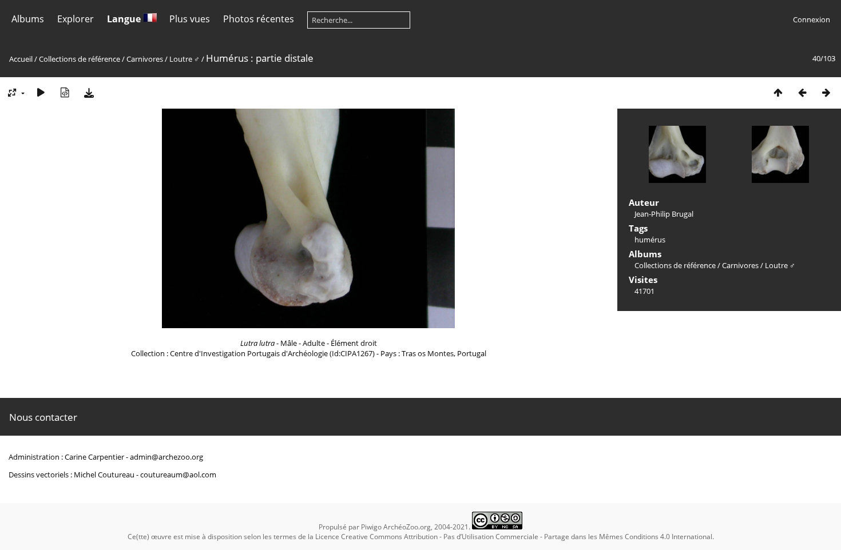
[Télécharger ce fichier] (89, 92)
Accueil (21, 59)
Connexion (811, 19)
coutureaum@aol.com (178, 474)
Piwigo (371, 527)
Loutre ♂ (184, 59)
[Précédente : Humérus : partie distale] (802, 92)
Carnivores (144, 59)
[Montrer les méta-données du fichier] (65, 92)
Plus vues (189, 19)
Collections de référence (79, 59)
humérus (649, 239)
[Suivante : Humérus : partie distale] (826, 92)
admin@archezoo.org (166, 457)
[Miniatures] (778, 92)
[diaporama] (41, 92)
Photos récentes (258, 19)
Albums (27, 19)
